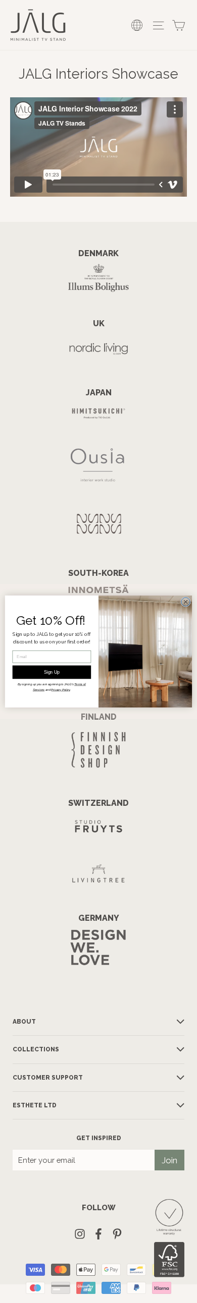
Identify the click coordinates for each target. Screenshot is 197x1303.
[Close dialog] (185, 602)
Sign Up (52, 672)
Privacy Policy (60, 690)
